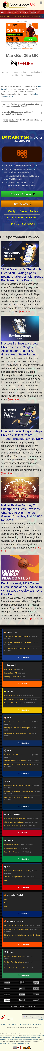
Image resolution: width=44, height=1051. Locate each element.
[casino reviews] (7, 1019)
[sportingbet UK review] (36, 990)
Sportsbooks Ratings (21, 12)
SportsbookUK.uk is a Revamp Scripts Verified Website (14, 1043)
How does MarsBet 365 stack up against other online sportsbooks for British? (22, 105)
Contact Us (11, 1024)
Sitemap (40, 1024)
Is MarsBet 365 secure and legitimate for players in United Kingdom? (22, 113)
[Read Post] (25, 311)
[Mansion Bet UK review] (7, 990)
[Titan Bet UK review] (22, 1001)
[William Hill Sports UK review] (7, 984)
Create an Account (21, 194)
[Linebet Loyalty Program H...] (20, 428)
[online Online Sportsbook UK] (18, 8)
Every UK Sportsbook (22, 223)
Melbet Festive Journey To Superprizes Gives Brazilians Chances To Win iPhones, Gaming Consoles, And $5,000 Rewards (21, 513)
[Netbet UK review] (22, 990)
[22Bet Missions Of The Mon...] (20, 266)
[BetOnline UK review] (7, 995)
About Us (4, 1024)
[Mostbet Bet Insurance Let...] (20, 340)
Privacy (17, 1024)
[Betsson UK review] (36, 1001)
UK (3, 12)
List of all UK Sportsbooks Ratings (22, 1006)
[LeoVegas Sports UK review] (36, 984)
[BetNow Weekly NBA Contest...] (20, 579)
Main (9, 12)
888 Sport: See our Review (22, 211)
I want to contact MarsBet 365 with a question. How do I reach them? (22, 121)
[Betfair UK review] (36, 995)
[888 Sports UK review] (22, 984)
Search (35, 1024)
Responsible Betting (26, 1024)
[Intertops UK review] (7, 1001)
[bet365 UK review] (22, 995)
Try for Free (21, 203)
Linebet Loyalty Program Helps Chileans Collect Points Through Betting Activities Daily (22, 435)
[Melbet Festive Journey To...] (20, 502)
